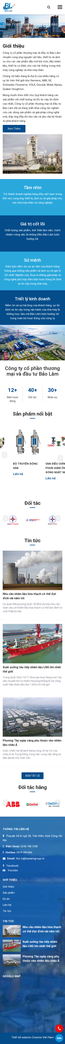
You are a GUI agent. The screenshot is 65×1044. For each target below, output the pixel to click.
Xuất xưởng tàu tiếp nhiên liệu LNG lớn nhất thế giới (32, 669)
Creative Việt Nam (43, 1037)
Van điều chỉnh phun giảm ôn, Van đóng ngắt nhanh (48, 468)
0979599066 (59, 1038)
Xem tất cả (32, 775)
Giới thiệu (8, 886)
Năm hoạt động (12, 399)
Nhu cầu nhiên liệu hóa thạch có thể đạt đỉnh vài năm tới (29, 596)
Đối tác (32, 397)
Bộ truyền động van (15, 466)
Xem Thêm (14, 128)
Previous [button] (4, 455)
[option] (16, 450)
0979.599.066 (24, 852)
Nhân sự (52, 397)
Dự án (6, 898)
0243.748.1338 (29, 846)
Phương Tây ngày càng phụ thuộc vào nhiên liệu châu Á (32, 743)
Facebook (12, 865)
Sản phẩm (9, 892)
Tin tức (7, 911)
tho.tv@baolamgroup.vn (29, 858)
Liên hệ (7, 905)
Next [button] (60, 458)
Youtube (12, 870)
